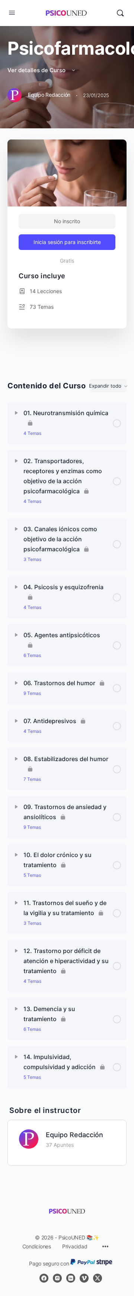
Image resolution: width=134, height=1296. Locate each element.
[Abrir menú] (11, 12)
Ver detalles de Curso (37, 70)
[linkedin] (70, 1278)
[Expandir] (16, 413)
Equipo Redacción (74, 1135)
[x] (97, 1278)
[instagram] (57, 1278)
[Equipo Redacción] (28, 1138)
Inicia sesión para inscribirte (67, 242)
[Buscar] (120, 13)
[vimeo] (84, 1278)
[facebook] (43, 1278)
